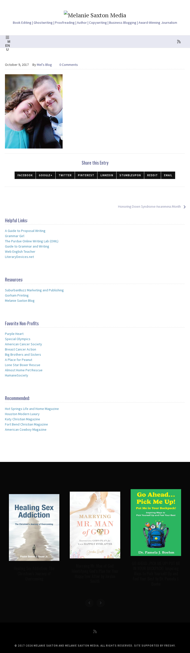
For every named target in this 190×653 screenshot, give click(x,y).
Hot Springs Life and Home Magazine (32, 408)
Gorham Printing (17, 295)
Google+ (45, 175)
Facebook (25, 175)
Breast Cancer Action (20, 349)
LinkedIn (106, 175)
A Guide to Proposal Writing (25, 230)
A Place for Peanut (18, 359)
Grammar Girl (14, 236)
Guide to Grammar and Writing (27, 246)
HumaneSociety (16, 375)
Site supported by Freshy (154, 645)
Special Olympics (17, 339)
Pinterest (86, 175)
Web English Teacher (20, 251)
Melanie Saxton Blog (20, 300)
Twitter (65, 175)
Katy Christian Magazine (22, 419)
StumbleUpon (130, 175)
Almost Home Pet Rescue (24, 370)
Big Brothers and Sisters (23, 354)
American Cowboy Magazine (26, 429)
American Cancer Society (23, 344)
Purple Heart (14, 333)
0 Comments (68, 64)
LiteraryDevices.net (19, 256)
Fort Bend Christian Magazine (26, 424)
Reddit (152, 175)
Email (168, 175)
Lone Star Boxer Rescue (22, 365)
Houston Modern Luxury (22, 414)
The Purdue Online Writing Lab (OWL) (31, 241)
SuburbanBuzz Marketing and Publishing (34, 290)
